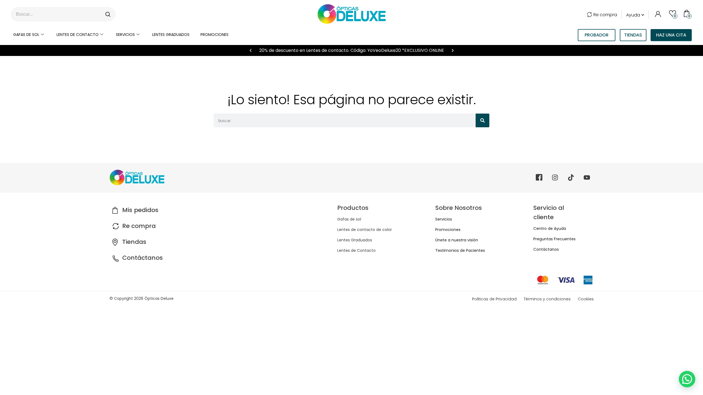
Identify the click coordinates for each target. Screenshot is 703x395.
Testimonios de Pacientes (460, 250)
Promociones (214, 34)
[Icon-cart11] (687, 13)
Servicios (125, 34)
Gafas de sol (26, 34)
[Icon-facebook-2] (539, 177)
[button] (251, 51)
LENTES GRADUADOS (170, 34)
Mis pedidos (140, 210)
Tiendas (134, 242)
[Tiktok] (571, 177)
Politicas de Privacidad (494, 299)
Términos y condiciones (547, 299)
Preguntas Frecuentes (554, 239)
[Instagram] (555, 177)
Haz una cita (671, 35)
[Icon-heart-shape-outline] (672, 13)
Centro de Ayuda (549, 228)
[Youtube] (586, 177)
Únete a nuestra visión (456, 240)
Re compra (605, 14)
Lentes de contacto (78, 34)
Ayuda (633, 15)
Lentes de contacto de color (364, 229)
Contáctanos (142, 257)
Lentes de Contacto (356, 250)
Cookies (586, 299)
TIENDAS (633, 35)
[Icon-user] (657, 13)
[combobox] (56, 14)
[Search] (108, 14)
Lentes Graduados (354, 240)
